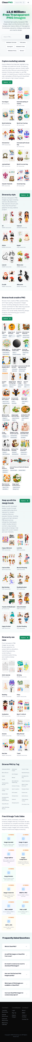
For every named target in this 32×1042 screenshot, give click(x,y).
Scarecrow (24, 792)
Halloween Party (12, 50)
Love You (19, 548)
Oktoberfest (5, 142)
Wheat (13, 777)
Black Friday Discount (25, 785)
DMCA (23, 1013)
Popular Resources (5, 1015)
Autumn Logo (26, 337)
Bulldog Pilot (15, 454)
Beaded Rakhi (22, 470)
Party (18, 694)
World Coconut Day (22, 164)
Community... (24, 452)
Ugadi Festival (6, 354)
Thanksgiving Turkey (25, 800)
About (23, 1010)
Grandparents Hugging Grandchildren (5, 799)
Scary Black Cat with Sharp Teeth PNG (14, 367)
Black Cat (14, 371)
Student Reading (22, 626)
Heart (23, 403)
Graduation (5, 714)
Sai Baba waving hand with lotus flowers (24, 434)
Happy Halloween (7, 548)
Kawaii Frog (25, 352)
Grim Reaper (26, 387)
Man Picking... (13, 384)
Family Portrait (6, 403)
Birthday (19, 675)
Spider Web (5, 794)
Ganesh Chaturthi (7, 184)
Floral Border (14, 437)
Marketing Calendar (5, 1023)
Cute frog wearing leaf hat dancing (25, 351)
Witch (19, 386)
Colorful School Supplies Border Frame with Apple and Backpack (6, 367)
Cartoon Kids (6, 567)
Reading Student (22, 587)
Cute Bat (14, 403)
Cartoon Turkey (15, 786)
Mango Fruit (16, 489)
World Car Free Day (22, 123)
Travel (18, 753)
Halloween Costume (11, 42)
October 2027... (5, 385)
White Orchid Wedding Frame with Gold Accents (6, 416)
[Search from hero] (27, 37)
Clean (7, 2)
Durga (3, 779)
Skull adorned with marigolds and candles (6, 485)
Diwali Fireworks (26, 781)
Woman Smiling (4, 338)
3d (2, 225)
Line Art (4, 265)
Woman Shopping (22, 567)
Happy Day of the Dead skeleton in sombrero (11, 334)
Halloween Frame (20, 46)
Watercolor (20, 265)
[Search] (23, 2)
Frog (24, 354)
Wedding (4, 694)
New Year (4, 753)
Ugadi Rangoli (6, 352)
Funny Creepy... (5, 436)
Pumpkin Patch (25, 789)
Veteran (14, 799)
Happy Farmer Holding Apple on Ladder (12, 383)
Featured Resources (5, 1019)
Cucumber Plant (19, 336)
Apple (3, 776)
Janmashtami (6, 164)
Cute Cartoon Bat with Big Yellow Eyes (24, 366)
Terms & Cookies (24, 1016)
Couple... (5, 452)
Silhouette (20, 284)
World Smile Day (6, 123)
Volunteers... (24, 454)
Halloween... (15, 369)
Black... (14, 352)
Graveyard (10, 46)
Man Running (5, 587)
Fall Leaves (23, 42)
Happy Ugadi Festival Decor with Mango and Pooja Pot (16, 485)
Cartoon (19, 225)
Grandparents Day (25, 776)
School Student (21, 607)
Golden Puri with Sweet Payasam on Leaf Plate (25, 416)
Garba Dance (25, 796)
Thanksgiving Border (5, 783)
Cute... (13, 401)
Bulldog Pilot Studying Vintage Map (14, 450)
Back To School (21, 714)
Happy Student (6, 626)
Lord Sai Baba (24, 435)
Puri (23, 420)
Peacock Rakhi (14, 470)
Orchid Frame (14, 435)
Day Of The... (10, 336)
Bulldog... (14, 452)
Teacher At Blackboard (8, 607)
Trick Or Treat (25, 769)
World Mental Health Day (15, 781)
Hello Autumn (26, 335)
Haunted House (25, 772)
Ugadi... (14, 420)
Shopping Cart (15, 802)
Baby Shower (20, 733)
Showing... (5, 335)
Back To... (5, 369)
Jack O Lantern (15, 789)
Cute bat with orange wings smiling (14, 399)
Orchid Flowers (6, 420)
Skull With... (5, 489)
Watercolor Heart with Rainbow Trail (25, 399)
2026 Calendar (6, 675)
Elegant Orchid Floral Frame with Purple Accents (14, 434)
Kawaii (19, 245)
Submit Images (14, 1016)
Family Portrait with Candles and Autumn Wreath (6, 400)
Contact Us (25, 1019)
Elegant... (5, 418)
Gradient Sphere (17, 354)
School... (5, 371)
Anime (4, 245)
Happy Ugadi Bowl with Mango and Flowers (16, 416)
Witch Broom (5, 772)
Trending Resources (5, 1011)
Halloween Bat (22, 369)
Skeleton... (5, 472)
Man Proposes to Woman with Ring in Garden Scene (6, 451)
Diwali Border (5, 803)
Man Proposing (6, 454)
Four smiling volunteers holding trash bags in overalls (24, 451)
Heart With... (25, 401)
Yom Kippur (5, 101)
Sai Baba (23, 437)
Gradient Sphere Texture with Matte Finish (16, 351)
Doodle (4, 284)
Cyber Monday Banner (5, 808)
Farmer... (11, 386)
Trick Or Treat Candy (5, 789)
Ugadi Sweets (25, 418)
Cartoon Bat (22, 371)
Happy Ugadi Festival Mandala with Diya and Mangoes (6, 351)
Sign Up (14, 1013)
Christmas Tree (25, 804)
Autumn (4, 733)
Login (13, 1010)
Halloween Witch (6, 769)
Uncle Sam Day (21, 184)
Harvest (22, 50)
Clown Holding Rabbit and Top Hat (5, 434)
